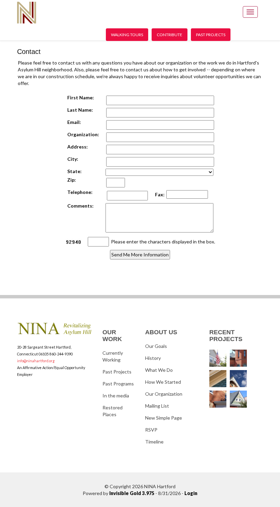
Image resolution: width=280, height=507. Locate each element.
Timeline (154, 442)
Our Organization (163, 394)
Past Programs (118, 383)
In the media (115, 395)
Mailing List (157, 406)
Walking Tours (127, 34)
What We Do (159, 370)
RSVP (151, 430)
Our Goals (156, 346)
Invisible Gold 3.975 (132, 493)
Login (190, 493)
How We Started (163, 382)
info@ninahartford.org (36, 360)
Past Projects (210, 34)
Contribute (169, 34)
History (153, 358)
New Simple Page (163, 418)
